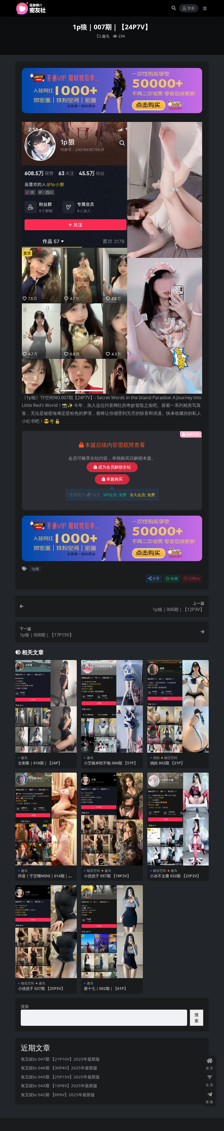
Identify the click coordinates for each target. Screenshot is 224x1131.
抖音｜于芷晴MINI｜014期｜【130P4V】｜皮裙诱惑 (43, 878)
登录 (191, 8)
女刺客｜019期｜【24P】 (40, 763)
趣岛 (106, 36)
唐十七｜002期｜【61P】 (106, 988)
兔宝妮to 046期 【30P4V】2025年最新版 (59, 1067)
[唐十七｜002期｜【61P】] (112, 931)
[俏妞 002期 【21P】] (178, 706)
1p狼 (35, 568)
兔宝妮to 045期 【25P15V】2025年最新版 (60, 1076)
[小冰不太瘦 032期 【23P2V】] (178, 819)
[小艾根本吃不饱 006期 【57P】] (112, 706)
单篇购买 (114, 479)
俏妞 (156, 757)
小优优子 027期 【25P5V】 (41, 988)
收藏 (174, 578)
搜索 (25, 1006)
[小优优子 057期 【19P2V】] (112, 819)
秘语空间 (170, 757)
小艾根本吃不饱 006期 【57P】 (111, 763)
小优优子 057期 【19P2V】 (107, 875)
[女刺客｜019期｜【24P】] (46, 706)
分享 (156, 578)
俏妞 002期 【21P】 (167, 763)
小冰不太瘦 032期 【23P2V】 (175, 875)
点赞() (194, 578)
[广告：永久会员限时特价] (112, 92)
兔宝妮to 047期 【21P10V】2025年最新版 (60, 1059)
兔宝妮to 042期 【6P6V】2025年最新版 (58, 1094)
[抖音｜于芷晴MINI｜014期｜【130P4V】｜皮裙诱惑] (46, 819)
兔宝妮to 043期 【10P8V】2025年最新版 (59, 1085)
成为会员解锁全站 (114, 467)
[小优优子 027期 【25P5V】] (46, 931)
